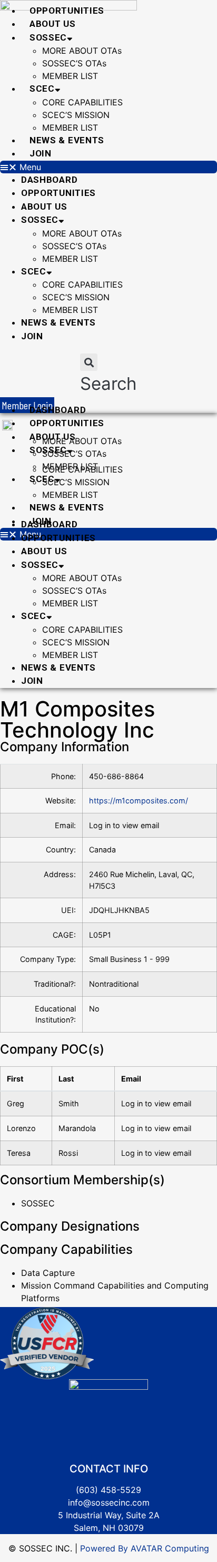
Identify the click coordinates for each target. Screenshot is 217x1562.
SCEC (42, 88)
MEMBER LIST (70, 76)
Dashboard (49, 179)
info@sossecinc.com (109, 1502)
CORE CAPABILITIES (82, 102)
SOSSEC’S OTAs (74, 63)
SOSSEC (48, 37)
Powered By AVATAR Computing (143, 1548)
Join (40, 153)
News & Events (66, 140)
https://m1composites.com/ (138, 800)
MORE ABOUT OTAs (82, 50)
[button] (108, 167)
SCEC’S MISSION (76, 115)
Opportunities (66, 10)
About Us (52, 23)
